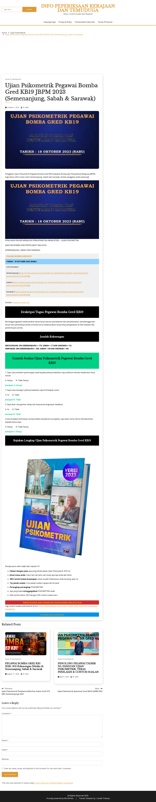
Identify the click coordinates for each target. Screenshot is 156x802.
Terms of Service (105, 22)
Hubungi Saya (50, 22)
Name (5, 740)
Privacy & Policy (65, 22)
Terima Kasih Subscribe (85, 22)
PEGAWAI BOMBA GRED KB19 (19, 256)
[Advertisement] (52, 55)
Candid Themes (103, 798)
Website (5, 759)
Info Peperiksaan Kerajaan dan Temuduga (78, 8)
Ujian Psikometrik (13, 79)
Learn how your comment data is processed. (54, 783)
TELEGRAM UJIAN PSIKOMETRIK (52, 614)
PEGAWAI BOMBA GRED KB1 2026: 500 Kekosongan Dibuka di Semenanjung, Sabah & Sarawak (24, 666)
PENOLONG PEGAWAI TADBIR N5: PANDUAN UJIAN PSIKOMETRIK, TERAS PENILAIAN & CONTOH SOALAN (78, 667)
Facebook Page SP (20, 302)
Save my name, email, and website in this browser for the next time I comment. (37, 768)
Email (5, 750)
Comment (7, 713)
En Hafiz (26, 107)
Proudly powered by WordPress (60, 798)
